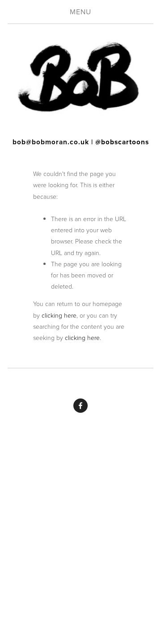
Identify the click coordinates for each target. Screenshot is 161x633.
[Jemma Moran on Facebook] (80, 405)
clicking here (59, 315)
